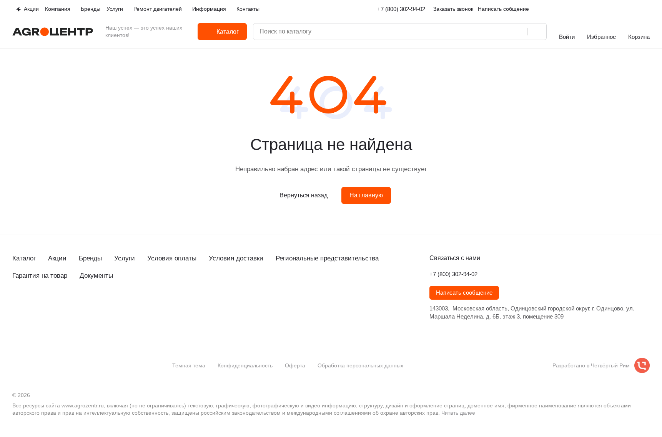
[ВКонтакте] (17, 303)
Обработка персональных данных (360, 365)
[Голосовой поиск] (518, 31)
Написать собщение (503, 9)
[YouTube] (47, 303)
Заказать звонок (453, 9)
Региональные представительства (327, 258)
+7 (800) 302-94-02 (401, 9)
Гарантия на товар (39, 275)
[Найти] (536, 31)
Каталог (24, 258)
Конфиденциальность (245, 365)
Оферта (295, 365)
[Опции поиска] (487, 31)
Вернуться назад (303, 195)
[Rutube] (63, 303)
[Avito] (78, 303)
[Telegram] (32, 303)
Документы (96, 275)
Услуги (124, 258)
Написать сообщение (464, 293)
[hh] (93, 303)
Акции (57, 258)
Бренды (90, 258)
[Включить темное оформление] (647, 9)
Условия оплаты (171, 258)
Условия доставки (236, 258)
